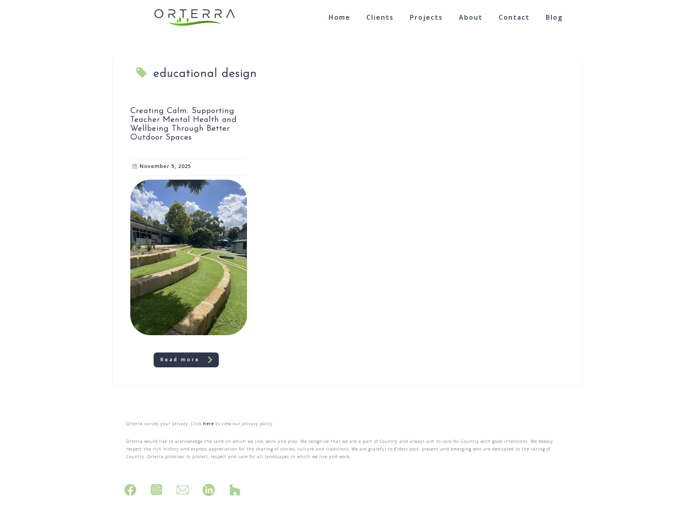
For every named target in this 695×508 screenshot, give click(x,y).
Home (339, 17)
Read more (180, 359)
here (208, 423)
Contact (514, 17)
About (471, 17)
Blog (554, 17)
